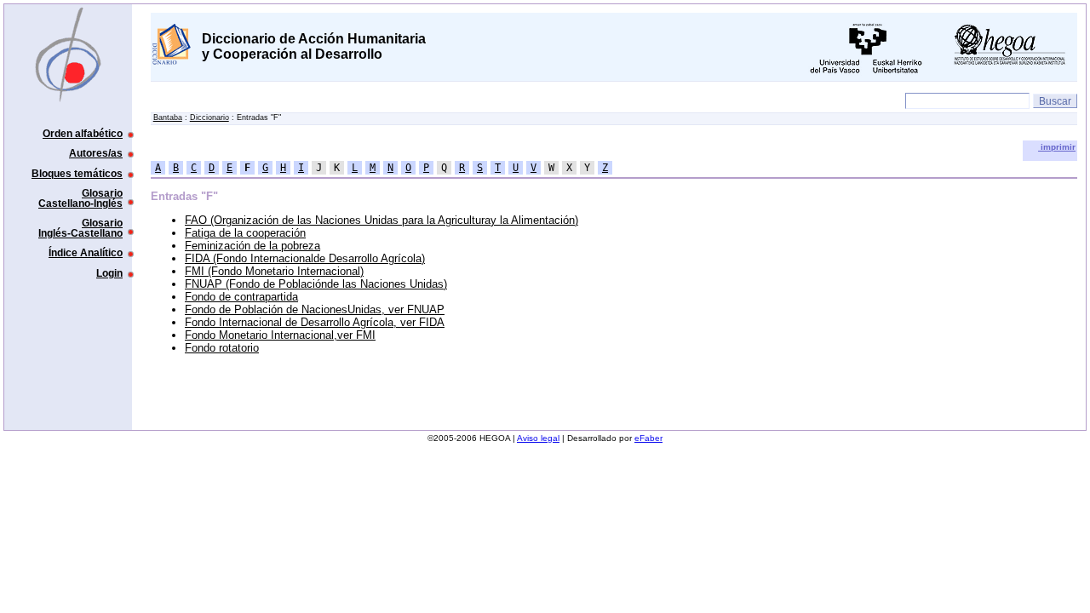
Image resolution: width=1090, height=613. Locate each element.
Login (109, 272)
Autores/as (96, 152)
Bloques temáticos (77, 173)
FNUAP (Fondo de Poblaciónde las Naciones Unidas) (316, 284)
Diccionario (209, 117)
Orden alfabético (83, 133)
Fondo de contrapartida (241, 296)
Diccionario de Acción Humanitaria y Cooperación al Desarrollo (314, 46)
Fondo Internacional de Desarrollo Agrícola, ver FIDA (315, 322)
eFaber (648, 438)
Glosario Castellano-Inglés (80, 198)
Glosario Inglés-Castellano (80, 227)
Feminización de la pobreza (252, 245)
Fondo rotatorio (222, 347)
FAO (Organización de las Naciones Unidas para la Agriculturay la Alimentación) (381, 220)
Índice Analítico (86, 252)
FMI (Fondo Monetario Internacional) (274, 271)
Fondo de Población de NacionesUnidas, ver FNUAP (315, 309)
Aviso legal (538, 438)
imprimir (1057, 147)
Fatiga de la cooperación (245, 232)
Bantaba (167, 117)
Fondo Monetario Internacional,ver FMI (280, 335)
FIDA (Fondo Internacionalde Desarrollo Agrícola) (305, 258)
